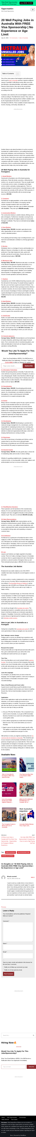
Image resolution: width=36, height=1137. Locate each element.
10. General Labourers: (8, 336)
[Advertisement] (18, 128)
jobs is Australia (13, 80)
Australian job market (23, 608)
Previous (3, 907)
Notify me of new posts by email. (13, 970)
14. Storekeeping (6, 421)
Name (5, 943)
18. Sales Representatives (9, 519)
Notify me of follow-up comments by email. (16, 967)
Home (3, 1117)
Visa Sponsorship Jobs (23, 852)
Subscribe (29, 366)
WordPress (23, 1135)
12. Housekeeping (6, 386)
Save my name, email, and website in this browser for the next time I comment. (17, 963)
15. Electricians (5, 437)
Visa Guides (14, 1119)
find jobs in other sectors (10, 618)
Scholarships (22, 1117)
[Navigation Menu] (33, 9)
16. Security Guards (7, 449)
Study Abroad (5, 1119)
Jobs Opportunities (12, 1117)
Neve (11, 1135)
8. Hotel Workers (6, 301)
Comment (6, 921)
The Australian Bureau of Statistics (18, 583)
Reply (33, 877)
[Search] (33, 1035)
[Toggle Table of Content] (17, 73)
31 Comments (13, 38)
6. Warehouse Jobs (6, 260)
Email (5, 952)
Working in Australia (7, 855)
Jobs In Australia (23, 38)
